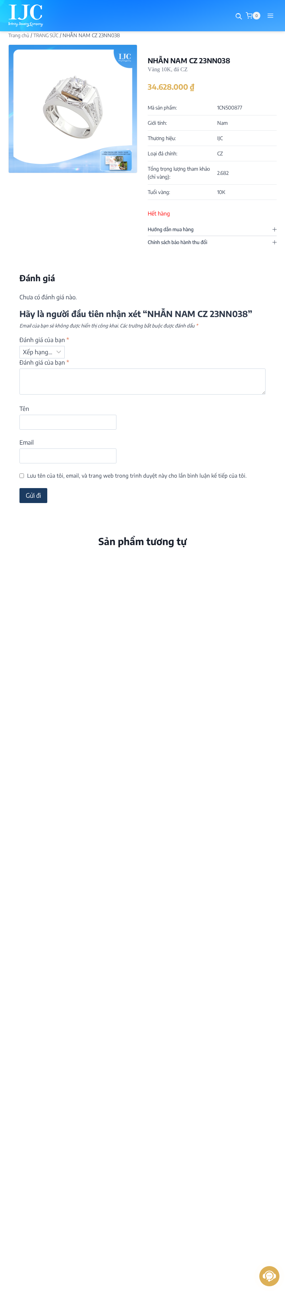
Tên (24, 408)
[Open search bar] (238, 16)
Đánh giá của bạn (44, 339)
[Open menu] (270, 15)
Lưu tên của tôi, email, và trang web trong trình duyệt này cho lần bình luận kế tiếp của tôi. (137, 475)
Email (26, 442)
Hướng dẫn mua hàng (171, 229)
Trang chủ (18, 35)
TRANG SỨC (45, 35)
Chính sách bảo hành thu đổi (177, 242)
